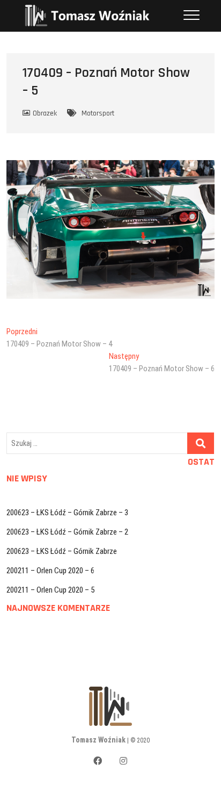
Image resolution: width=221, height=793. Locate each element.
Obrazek (45, 113)
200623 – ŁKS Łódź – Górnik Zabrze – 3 (67, 512)
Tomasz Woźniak (98, 740)
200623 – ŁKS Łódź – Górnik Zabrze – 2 (67, 532)
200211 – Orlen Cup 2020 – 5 (50, 590)
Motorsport (98, 113)
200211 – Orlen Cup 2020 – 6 (50, 570)
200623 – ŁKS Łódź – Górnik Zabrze (61, 551)
